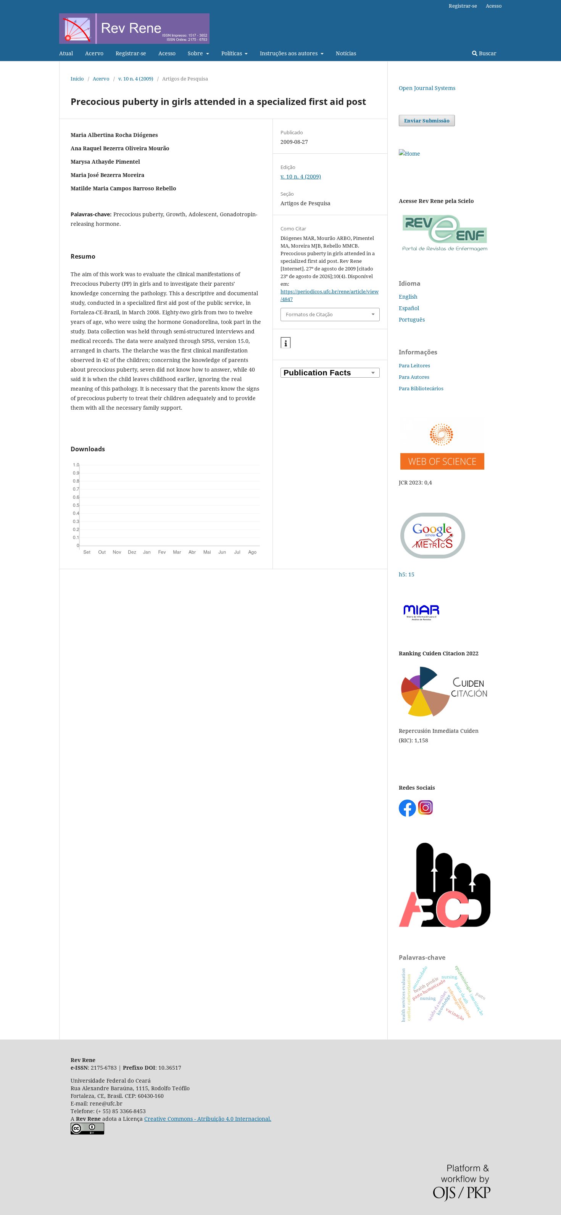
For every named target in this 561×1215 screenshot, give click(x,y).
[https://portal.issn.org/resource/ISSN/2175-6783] (409, 153)
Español (409, 308)
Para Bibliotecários (421, 388)
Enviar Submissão (427, 120)
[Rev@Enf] (444, 251)
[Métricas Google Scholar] (433, 559)
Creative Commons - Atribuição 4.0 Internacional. (207, 1118)
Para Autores (414, 376)
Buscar (487, 53)
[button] (285, 343)
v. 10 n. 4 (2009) (135, 78)
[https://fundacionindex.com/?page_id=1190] (444, 715)
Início (77, 78)
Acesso (167, 53)
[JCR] (441, 467)
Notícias (346, 53)
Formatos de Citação (309, 314)
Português (412, 319)
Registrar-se (131, 53)
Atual (66, 53)
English (408, 296)
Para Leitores (414, 365)
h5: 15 (407, 574)
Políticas (232, 53)
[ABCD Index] (444, 925)
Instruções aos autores (289, 53)
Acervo (94, 53)
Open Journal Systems (427, 88)
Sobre (196, 53)
